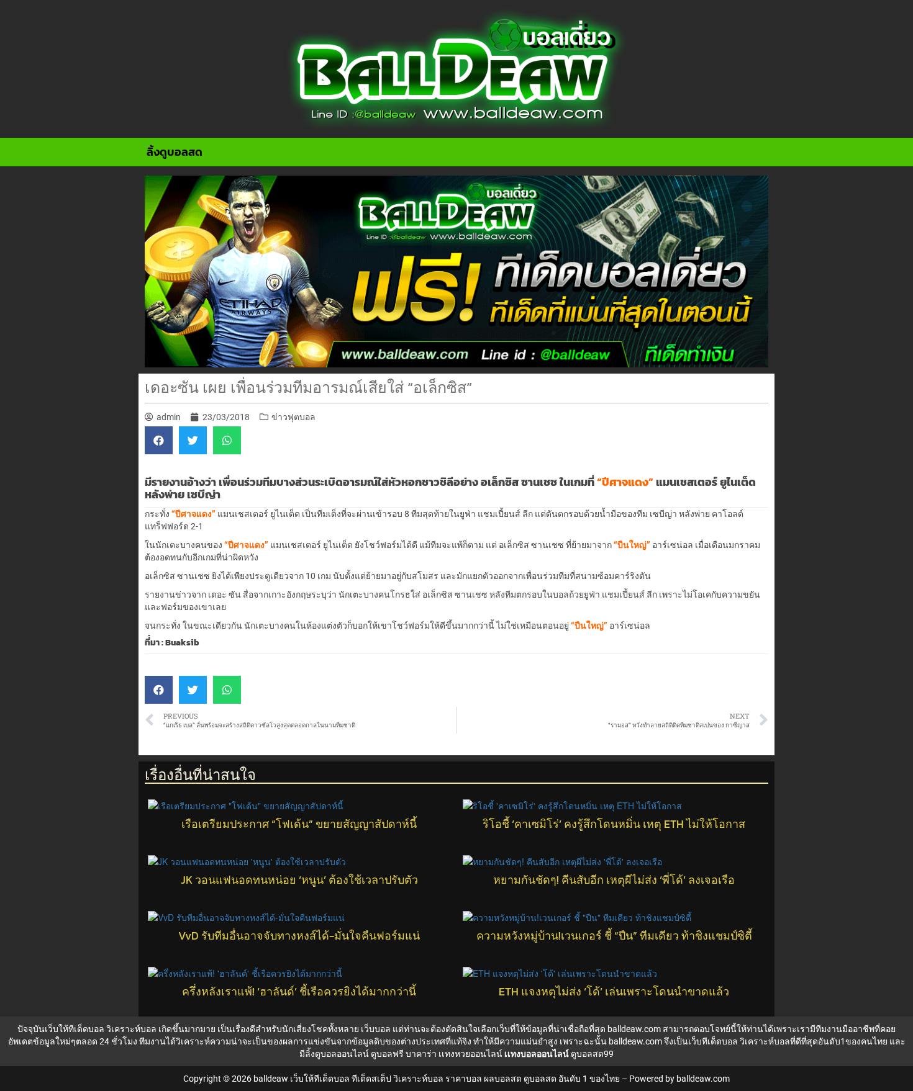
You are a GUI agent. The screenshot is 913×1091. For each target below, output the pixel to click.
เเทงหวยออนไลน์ (470, 1054)
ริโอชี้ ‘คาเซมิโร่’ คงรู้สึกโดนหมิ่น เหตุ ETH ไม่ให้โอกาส (614, 824)
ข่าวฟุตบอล (293, 417)
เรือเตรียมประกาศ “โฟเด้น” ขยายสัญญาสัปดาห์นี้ (299, 824)
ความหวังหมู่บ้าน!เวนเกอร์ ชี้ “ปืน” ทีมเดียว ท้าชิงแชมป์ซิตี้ (614, 936)
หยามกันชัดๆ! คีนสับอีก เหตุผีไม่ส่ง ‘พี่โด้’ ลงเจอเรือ (614, 880)
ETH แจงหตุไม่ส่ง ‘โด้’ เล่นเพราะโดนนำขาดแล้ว (614, 991)
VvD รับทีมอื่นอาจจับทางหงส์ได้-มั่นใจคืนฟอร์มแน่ (299, 936)
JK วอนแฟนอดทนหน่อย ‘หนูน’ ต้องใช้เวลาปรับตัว (299, 880)
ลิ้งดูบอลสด (174, 151)
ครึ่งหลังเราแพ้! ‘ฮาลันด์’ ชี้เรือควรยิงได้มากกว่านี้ (299, 991)
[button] (159, 440)
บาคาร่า (421, 1054)
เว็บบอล (376, 1029)
